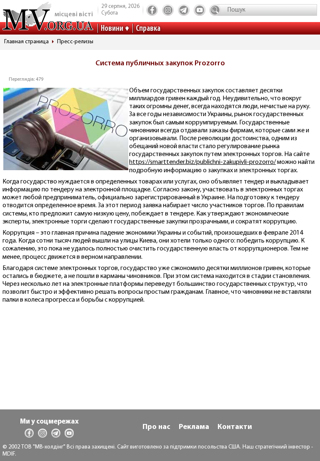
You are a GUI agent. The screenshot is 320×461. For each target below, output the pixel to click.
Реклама (194, 427)
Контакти (235, 427)
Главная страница (26, 42)
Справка (148, 29)
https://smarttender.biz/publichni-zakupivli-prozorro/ (202, 162)
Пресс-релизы (75, 42)
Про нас (156, 427)
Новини (112, 29)
